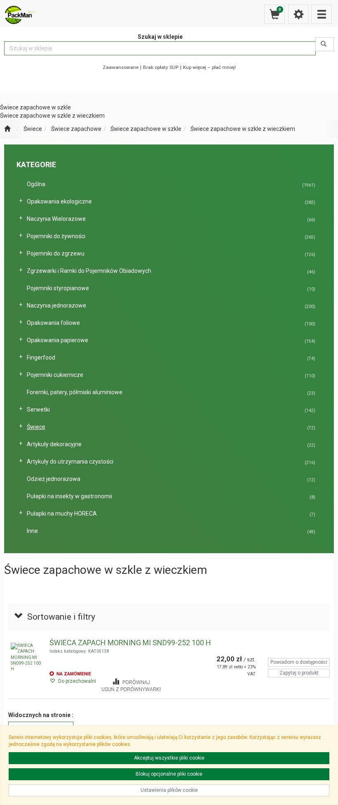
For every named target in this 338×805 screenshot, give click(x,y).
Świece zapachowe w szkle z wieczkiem (242, 128)
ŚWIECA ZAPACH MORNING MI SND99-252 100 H (130, 642)
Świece (32, 128)
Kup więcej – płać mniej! (209, 67)
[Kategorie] (321, 14)
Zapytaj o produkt (299, 673)
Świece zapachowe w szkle (145, 128)
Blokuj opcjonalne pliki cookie (169, 774)
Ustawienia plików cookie (169, 790)
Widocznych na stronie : (40, 715)
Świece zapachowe (76, 128)
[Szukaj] (324, 44)
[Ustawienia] (298, 14)
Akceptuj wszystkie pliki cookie (169, 758)
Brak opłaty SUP (160, 67)
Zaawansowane (120, 67)
